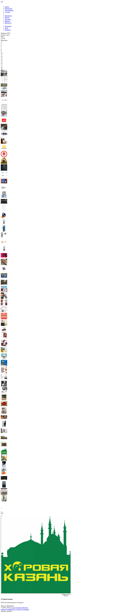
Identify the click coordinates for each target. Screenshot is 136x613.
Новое (7, 7)
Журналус (8, 23)
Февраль (8, 30)
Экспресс (8, 19)
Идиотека (8, 26)
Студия (7, 12)
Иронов (7, 21)
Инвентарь (8, 8)
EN (2, 1)
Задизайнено (9, 10)
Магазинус (8, 16)
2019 (6, 28)
